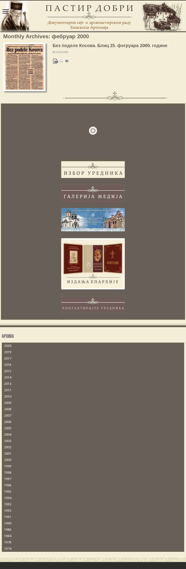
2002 (7, 447)
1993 (7, 504)
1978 (7, 542)
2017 (7, 358)
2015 (7, 371)
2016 (7, 365)
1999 (7, 466)
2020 (7, 346)
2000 (7, 460)
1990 (7, 523)
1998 (7, 473)
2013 (7, 384)
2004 (7, 434)
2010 (7, 396)
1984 (7, 536)
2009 (7, 403)
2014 (7, 377)
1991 (7, 517)
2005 (7, 428)
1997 (7, 479)
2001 (7, 453)
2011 (7, 390)
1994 (7, 498)
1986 (7, 530)
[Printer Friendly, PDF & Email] (61, 60)
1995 (7, 492)
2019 (7, 352)
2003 (7, 441)
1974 (7, 549)
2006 (7, 422)
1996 (7, 485)
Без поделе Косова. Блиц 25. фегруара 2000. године (110, 45)
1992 (7, 511)
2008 (7, 409)
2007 (7, 415)
